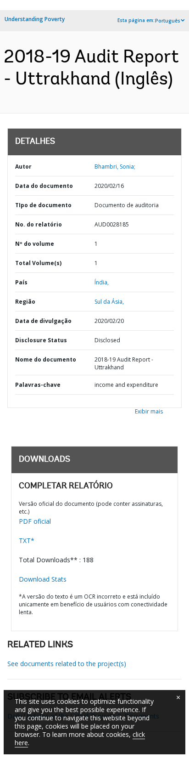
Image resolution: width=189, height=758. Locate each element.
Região (25, 301)
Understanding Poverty (35, 19)
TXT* (26, 540)
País (21, 282)
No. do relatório (38, 224)
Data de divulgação (43, 321)
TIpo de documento (43, 205)
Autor (23, 166)
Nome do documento (45, 359)
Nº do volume (34, 244)
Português (167, 20)
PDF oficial (35, 521)
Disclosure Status (41, 340)
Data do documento (44, 186)
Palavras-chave (38, 385)
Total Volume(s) (38, 263)
